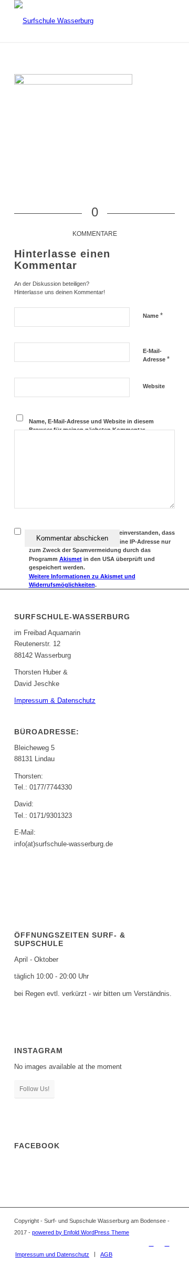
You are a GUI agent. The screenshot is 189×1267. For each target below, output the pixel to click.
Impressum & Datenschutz (55, 700)
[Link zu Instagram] (167, 1243)
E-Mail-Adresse (156, 356)
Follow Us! (34, 1089)
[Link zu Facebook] (151, 1243)
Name (153, 315)
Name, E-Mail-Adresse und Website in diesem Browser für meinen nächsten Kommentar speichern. (91, 430)
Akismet (70, 559)
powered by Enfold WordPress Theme (80, 1232)
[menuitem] (52, 1254)
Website (154, 386)
